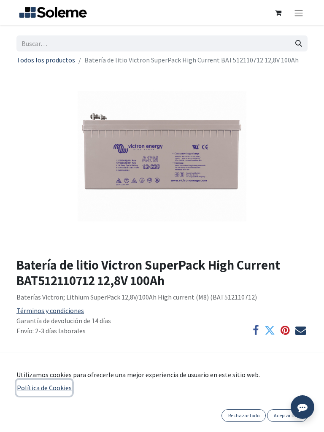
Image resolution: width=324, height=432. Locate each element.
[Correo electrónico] (300, 330)
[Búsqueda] (299, 43)
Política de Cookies (44, 387)
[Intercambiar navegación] (299, 12)
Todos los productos (45, 60)
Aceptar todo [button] (287, 415)
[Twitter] (270, 330)
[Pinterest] (285, 330)
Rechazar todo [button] (243, 415)
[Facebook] (256, 330)
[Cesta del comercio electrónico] (278, 12)
